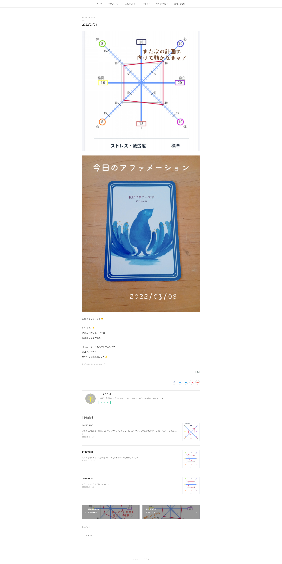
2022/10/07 (87, 425)
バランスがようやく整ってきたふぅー (97, 484)
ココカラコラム (162, 3)
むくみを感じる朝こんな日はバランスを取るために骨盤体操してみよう (110, 457)
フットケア (145, 3)
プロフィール (113, 3)
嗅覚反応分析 (130, 3)
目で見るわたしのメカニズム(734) (93, 364)
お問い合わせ (179, 3)
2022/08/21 (87, 478)
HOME (100, 3)
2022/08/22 (87, 451)
